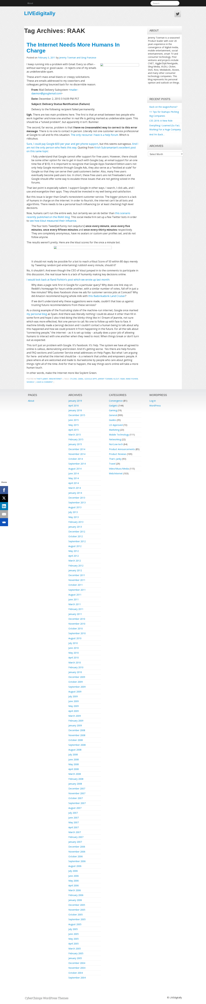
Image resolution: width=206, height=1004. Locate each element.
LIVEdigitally (39, 13)
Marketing (114, 429)
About (30, 3)
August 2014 (74, 468)
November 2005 (76, 909)
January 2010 (75, 672)
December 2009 (76, 676)
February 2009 (75, 720)
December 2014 (76, 449)
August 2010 (74, 638)
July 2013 (73, 512)
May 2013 (73, 517)
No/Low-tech (116, 444)
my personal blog (37, 314)
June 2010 (73, 647)
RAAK (122, 379)
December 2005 (76, 904)
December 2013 (76, 497)
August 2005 (74, 924)
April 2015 (73, 429)
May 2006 (73, 880)
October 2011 (75, 584)
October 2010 (75, 628)
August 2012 (74, 546)
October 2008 (75, 740)
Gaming (113, 410)
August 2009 (74, 691)
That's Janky (42, 379)
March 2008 (74, 773)
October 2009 (75, 681)
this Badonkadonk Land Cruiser (106, 296)
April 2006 (73, 885)
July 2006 (73, 870)
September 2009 (77, 686)
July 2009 (73, 696)
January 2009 (75, 725)
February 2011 (75, 609)
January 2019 (75, 400)
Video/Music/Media (119, 468)
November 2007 (76, 793)
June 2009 (73, 701)
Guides (112, 420)
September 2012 (77, 541)
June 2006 (73, 875)
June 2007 (73, 817)
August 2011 (74, 594)
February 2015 (75, 439)
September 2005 (77, 919)
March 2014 (74, 487)
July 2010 (73, 643)
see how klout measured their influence (53, 220)
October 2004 (75, 972)
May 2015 (73, 424)
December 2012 (76, 531)
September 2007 (77, 803)
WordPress (155, 405)
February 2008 (75, 778)
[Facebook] (4, 490)
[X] (4, 498)
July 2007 (73, 812)
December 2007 (76, 788)
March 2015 (74, 434)
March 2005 (74, 948)
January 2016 (75, 410)
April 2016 (73, 405)
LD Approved (116, 424)
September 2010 (77, 633)
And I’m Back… (157, 134)
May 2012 (73, 550)
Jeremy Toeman (105, 379)
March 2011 (74, 604)
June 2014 (73, 473)
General (113, 415)
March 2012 (74, 560)
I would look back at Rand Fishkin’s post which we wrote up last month (68, 279)
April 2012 (73, 555)
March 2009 (74, 715)
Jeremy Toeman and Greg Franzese (77, 57)
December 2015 (76, 415)
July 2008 (73, 754)
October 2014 (75, 458)
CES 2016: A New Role (161, 120)
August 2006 (74, 866)
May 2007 (73, 822)
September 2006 (77, 861)
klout (116, 379)
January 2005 (75, 958)
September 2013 (77, 502)
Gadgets (113, 405)
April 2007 (73, 827)
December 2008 (76, 730)
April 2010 (73, 657)
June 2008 (73, 759)
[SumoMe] (4, 522)
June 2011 (73, 599)
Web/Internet (55, 379)
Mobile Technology (119, 434)
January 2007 (75, 841)
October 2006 (75, 856)
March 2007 (74, 832)
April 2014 (73, 483)
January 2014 (75, 492)
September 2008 (77, 744)
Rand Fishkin (132, 379)
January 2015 (75, 444)
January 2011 (75, 614)
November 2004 (76, 967)
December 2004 (76, 963)
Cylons (73, 379)
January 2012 (75, 570)
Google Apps (90, 379)
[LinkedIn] (4, 506)
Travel (112, 463)
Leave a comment (44, 382)
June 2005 (73, 933)
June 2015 (73, 420)
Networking (115, 439)
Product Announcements (122, 449)
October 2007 (75, 798)
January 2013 (75, 526)
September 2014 (77, 463)
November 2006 (76, 851)
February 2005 (75, 953)
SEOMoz (30, 382)
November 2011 (76, 580)
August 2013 (74, 507)
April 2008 (73, 769)
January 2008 (75, 783)
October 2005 (75, 914)
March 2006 (74, 890)
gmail (81, 379)
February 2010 (75, 667)
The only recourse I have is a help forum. (95, 135)
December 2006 (76, 846)
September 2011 (77, 589)
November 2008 (76, 735)
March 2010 (74, 662)
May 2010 (73, 652)
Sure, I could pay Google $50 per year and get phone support (62, 144)
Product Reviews (117, 454)
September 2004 (77, 977)
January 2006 (75, 900)
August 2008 (74, 749)
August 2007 (74, 807)
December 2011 (76, 575)
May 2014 (73, 478)
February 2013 (75, 521)
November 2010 (76, 623)
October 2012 (75, 536)
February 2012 (75, 565)
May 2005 (73, 938)
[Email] (4, 514)
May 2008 (73, 764)
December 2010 (76, 618)
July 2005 (73, 929)
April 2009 (73, 711)
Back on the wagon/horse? (163, 106)
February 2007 (75, 837)
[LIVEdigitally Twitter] (177, 14)
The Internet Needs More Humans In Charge (73, 48)
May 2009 (73, 706)
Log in (152, 400)
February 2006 (75, 895)
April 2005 (73, 943)
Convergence (116, 400)
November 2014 (76, 454)
